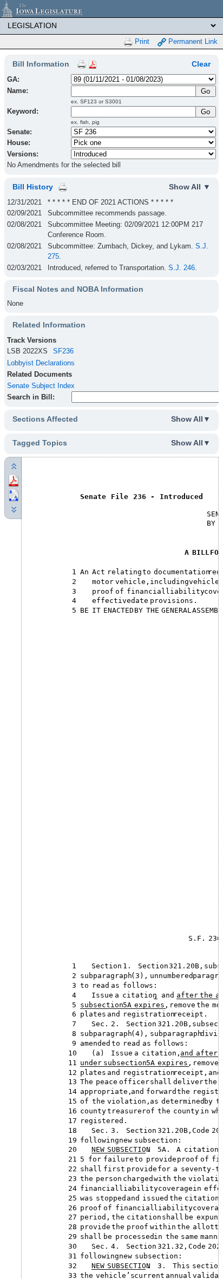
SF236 (63, 351)
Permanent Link (192, 41)
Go (205, 112)
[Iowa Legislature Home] (111, 8)
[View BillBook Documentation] (92, 64)
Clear (201, 64)
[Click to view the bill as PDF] (13, 480)
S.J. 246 (181, 268)
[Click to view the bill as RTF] (13, 494)
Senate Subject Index (41, 386)
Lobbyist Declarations (41, 363)
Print (141, 41)
